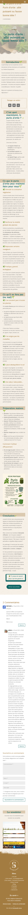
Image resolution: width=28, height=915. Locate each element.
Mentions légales (7, 903)
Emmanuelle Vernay (17, 908)
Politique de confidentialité (19, 903)
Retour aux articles (14, 587)
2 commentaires (6, 19)
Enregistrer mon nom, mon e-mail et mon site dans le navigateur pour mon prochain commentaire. (13, 794)
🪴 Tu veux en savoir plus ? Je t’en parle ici (15, 577)
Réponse (22, 625)
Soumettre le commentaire (14, 800)
